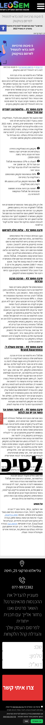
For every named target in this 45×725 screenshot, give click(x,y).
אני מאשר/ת (36, 721)
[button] (3, 28)
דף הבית (39, 67)
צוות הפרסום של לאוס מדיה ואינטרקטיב (18, 26)
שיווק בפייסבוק (11, 514)
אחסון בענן (12, 523)
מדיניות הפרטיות (18, 707)
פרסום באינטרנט (26, 67)
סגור (26, 721)
